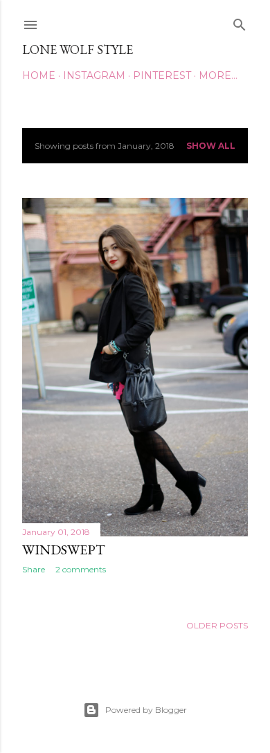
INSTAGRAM (94, 75)
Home (38, 75)
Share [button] (33, 569)
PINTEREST (162, 75)
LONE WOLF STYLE (77, 49)
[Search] (239, 21)
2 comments (80, 569)
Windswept (63, 550)
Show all (210, 145)
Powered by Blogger (146, 710)
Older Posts (217, 625)
